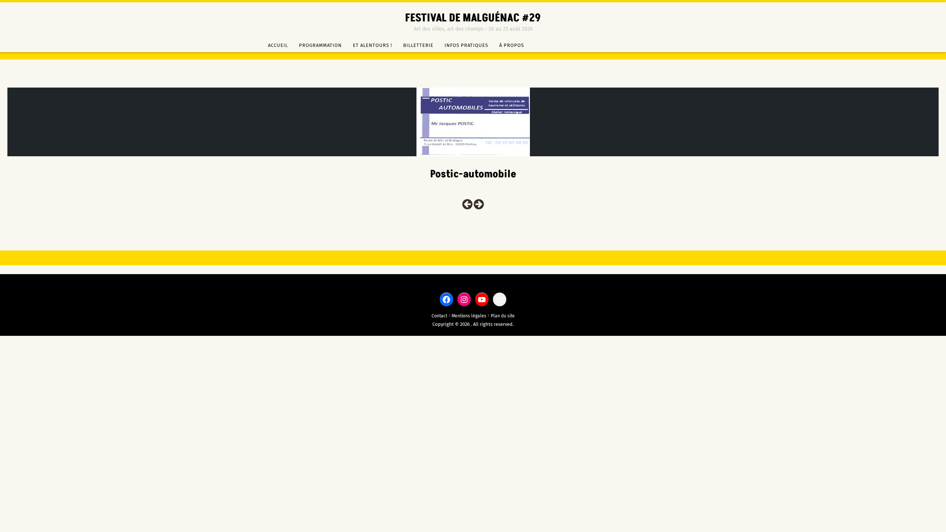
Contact (439, 315)
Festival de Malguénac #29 (473, 18)
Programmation (320, 45)
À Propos (511, 45)
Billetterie (418, 45)
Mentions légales (469, 315)
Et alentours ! (372, 45)
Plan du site (503, 315)
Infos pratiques (466, 45)
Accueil (278, 45)
